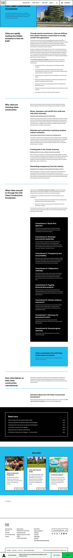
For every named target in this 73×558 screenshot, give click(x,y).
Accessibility (8, 550)
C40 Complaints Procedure (41, 540)
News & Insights (38, 531)
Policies (36, 538)
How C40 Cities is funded (10, 534)
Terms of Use (20, 550)
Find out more (19, 489)
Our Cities (45, 2)
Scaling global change (21, 532)
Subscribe (36, 536)
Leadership (7, 532)
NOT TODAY (56, 555)
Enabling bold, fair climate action (23, 530)
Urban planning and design (35, 470)
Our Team (7, 536)
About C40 (7, 530)
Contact (36, 534)
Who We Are (26, 2)
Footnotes (8, 501)
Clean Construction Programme (13, 474)
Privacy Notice (14, 550)
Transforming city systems (22, 538)
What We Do (35, 2)
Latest (51, 2)
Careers (36, 533)
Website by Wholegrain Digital (29, 550)
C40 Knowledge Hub (58, 530)
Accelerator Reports (57, 475)
